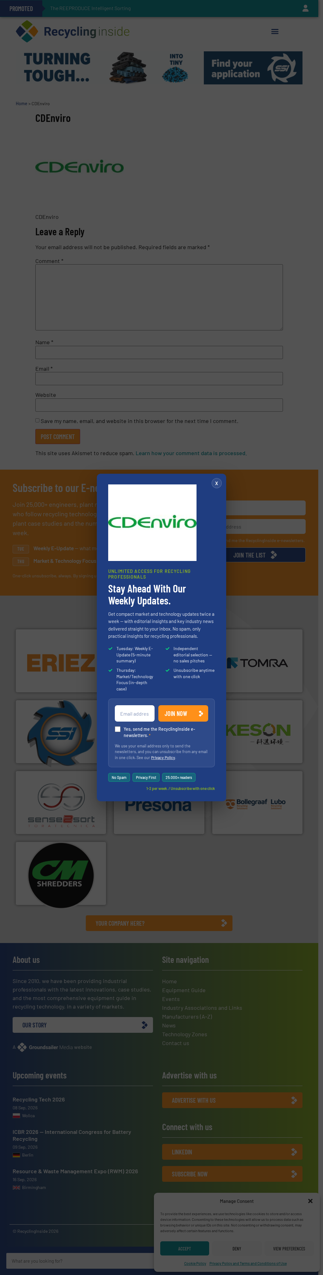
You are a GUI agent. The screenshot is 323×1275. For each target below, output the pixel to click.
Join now (176, 713)
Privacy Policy (163, 757)
